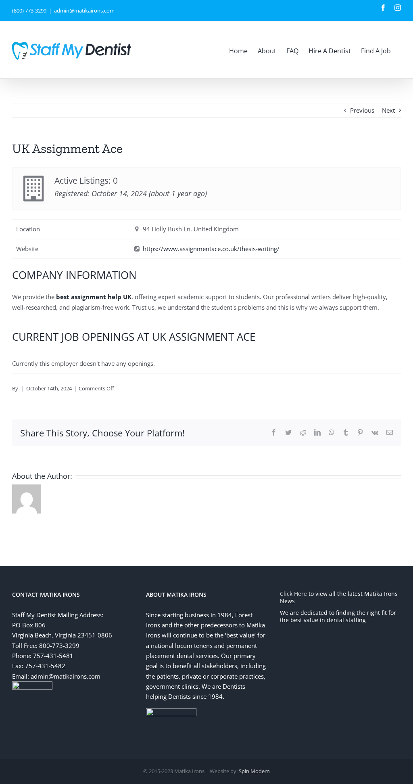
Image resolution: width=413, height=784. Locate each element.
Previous (362, 110)
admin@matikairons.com (84, 10)
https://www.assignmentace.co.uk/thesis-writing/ (211, 249)
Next (388, 110)
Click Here (293, 593)
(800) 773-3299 (29, 10)
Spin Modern (254, 771)
